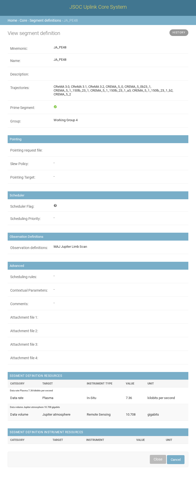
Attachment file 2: (24, 331)
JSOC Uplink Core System (98, 7)
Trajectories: (19, 88)
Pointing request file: (26, 150)
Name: (15, 61)
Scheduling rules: (23, 277)
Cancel (176, 460)
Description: (19, 74)
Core (23, 20)
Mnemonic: (19, 48)
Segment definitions (45, 20)
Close (158, 459)
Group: (15, 121)
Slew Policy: (19, 164)
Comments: (19, 304)
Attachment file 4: (24, 358)
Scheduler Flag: (22, 206)
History (179, 32)
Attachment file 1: (24, 317)
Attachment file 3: (24, 344)
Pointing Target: (22, 177)
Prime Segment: (22, 108)
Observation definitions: (29, 248)
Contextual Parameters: (29, 290)
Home (12, 20)
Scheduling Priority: (25, 219)
